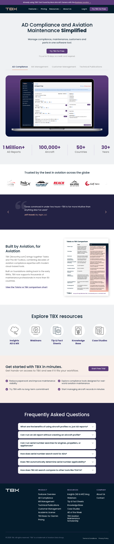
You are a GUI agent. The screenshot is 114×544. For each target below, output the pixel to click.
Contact (100, 497)
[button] (33, 9)
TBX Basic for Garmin (48, 516)
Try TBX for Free (99, 9)
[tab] (20, 67)
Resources (54, 9)
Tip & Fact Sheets (75, 501)
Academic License (46, 512)
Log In (84, 9)
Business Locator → (83, 2)
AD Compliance (45, 497)
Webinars (71, 497)
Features (33, 9)
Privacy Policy (103, 538)
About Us (67, 9)
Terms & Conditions (90, 538)
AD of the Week (74, 512)
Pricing (44, 9)
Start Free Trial (98, 368)
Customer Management (49, 508)
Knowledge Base (75, 505)
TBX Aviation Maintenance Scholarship (73, 518)
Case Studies (73, 508)
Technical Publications (48, 505)
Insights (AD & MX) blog (78, 494)
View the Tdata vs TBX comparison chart (26, 287)
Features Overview (47, 494)
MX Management (46, 501)
